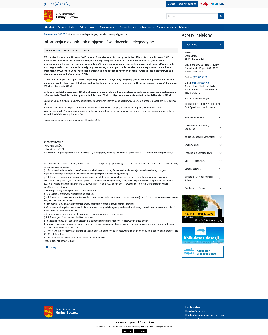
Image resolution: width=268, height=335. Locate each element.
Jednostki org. (145, 27)
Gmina (61, 27)
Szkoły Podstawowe (195, 161)
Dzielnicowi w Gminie (195, 188)
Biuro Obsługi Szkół (194, 117)
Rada (71, 27)
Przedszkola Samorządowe (198, 153)
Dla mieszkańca (127, 27)
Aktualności (50, 27)
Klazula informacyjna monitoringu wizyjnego (204, 315)
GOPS (62, 34)
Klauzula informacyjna (195, 311)
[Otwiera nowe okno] (204, 3)
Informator (184, 27)
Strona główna (50, 34)
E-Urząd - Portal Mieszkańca (182, 4)
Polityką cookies (164, 326)
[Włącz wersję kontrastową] (46, 4)
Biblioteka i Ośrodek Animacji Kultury (199, 178)
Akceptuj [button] (127, 331)
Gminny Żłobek (192, 145)
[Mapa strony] (68, 4)
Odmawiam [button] (140, 331)
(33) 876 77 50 (200, 77)
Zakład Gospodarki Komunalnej (200, 137)
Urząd (91, 27)
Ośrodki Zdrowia (193, 169)
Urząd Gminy (191, 44)
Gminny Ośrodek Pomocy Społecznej (197, 127)
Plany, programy (107, 27)
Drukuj (50, 248)
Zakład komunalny (165, 27)
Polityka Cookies (192, 307)
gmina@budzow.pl (200, 82)
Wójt (81, 27)
